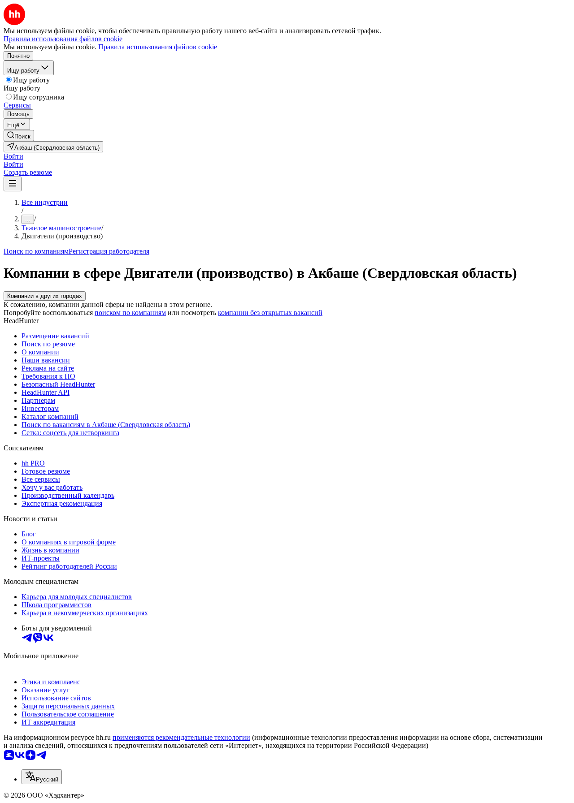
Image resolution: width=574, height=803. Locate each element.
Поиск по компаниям (36, 251)
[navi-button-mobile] (13, 184)
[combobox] (42, 776)
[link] (19, 135)
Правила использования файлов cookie (157, 47)
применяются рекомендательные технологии (181, 737)
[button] (13, 156)
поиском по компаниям (130, 312)
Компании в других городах (44, 296)
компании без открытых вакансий (270, 312)
